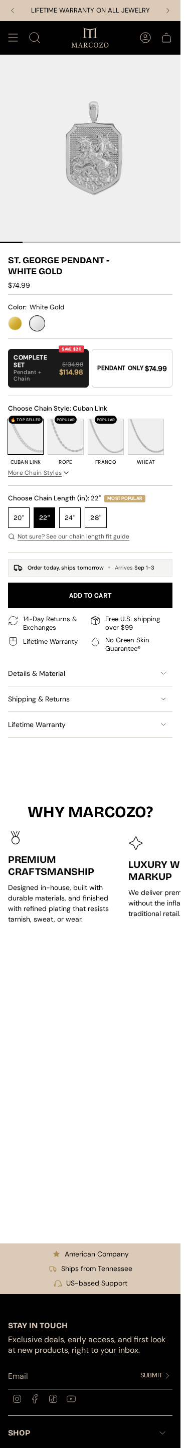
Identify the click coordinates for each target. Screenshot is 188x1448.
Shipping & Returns (39, 698)
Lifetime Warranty (37, 724)
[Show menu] (13, 37)
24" (70, 517)
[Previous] (12, 10)
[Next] (167, 10)
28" (95, 517)
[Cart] (166, 37)
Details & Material (36, 673)
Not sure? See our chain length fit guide (73, 536)
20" (19, 517)
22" (44, 517)
